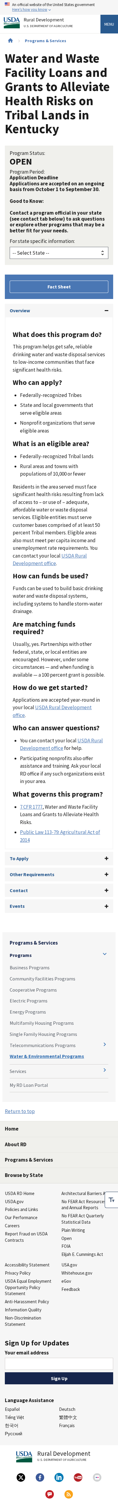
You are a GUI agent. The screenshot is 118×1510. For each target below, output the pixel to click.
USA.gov (69, 1265)
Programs (21, 955)
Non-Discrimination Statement (23, 1321)
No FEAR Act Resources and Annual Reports (83, 1205)
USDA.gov (14, 1201)
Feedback (70, 1289)
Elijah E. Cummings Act (82, 1254)
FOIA (65, 1246)
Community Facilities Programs (42, 979)
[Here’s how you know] (59, 7)
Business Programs (30, 967)
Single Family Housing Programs (43, 1034)
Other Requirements (32, 874)
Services (18, 1071)
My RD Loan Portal (29, 1085)
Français (67, 1425)
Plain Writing (73, 1230)
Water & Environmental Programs (47, 1056)
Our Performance (21, 1217)
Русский (13, 1433)
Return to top (20, 1111)
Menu (109, 24)
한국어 (11, 1425)
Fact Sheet (59, 287)
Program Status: (27, 153)
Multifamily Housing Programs (42, 1023)
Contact (19, 890)
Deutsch (67, 1409)
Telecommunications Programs (43, 1045)
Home (11, 1128)
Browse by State (24, 1175)
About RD (15, 1144)
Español (12, 1409)
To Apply (19, 858)
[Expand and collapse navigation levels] (104, 954)
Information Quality (23, 1310)
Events (17, 906)
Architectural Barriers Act (85, 1193)
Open (66, 1238)
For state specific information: (42, 241)
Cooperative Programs (33, 990)
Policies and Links (21, 1209)
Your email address (27, 1352)
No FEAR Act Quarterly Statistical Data (82, 1219)
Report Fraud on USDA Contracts (26, 1237)
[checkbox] (111, 1200)
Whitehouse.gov (76, 1273)
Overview (20, 310)
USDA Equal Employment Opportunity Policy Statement (28, 1287)
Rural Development (48, 22)
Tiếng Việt (14, 1417)
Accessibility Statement (27, 1265)
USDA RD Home (19, 1193)
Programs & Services (45, 40)
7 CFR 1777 (31, 807)
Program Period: (27, 171)
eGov (66, 1281)
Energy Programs (28, 1012)
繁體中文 (68, 1417)
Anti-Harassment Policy (27, 1301)
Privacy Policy (18, 1273)
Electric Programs (29, 1001)
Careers (12, 1225)
